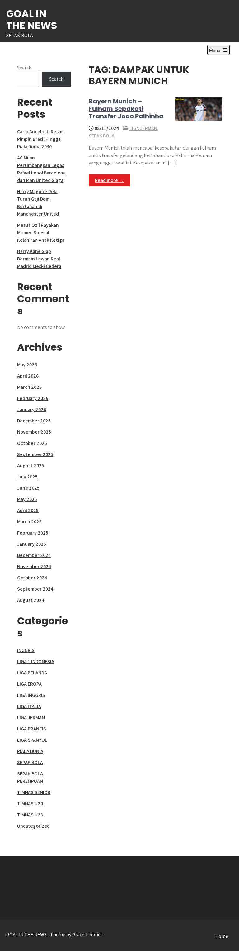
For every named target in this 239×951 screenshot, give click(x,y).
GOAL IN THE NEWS (31, 19)
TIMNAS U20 (30, 803)
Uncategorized (33, 826)
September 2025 (35, 454)
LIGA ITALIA (29, 706)
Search (24, 67)
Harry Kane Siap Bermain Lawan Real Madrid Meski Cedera (39, 258)
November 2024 (34, 566)
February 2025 (32, 533)
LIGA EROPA (29, 684)
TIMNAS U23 (30, 814)
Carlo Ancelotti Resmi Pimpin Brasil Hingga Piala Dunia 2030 (40, 139)
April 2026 (28, 376)
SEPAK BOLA (102, 135)
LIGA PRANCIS (31, 728)
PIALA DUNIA (30, 751)
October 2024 (32, 577)
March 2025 (29, 521)
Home (221, 936)
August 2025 (30, 465)
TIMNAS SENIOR (33, 792)
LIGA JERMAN (143, 128)
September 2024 (35, 589)
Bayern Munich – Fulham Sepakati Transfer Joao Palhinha (126, 109)
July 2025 (27, 476)
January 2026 (31, 409)
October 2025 (32, 443)
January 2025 (31, 544)
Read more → (109, 180)
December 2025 (34, 420)
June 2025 (28, 488)
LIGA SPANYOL (32, 740)
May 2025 (27, 499)
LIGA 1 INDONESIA (35, 661)
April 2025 (28, 510)
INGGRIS (26, 650)
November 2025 (34, 432)
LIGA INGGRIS (31, 695)
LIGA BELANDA (32, 672)
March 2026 (29, 387)
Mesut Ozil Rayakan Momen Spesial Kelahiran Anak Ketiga (40, 232)
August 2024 (30, 600)
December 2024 (34, 555)
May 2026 (27, 364)
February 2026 (32, 398)
